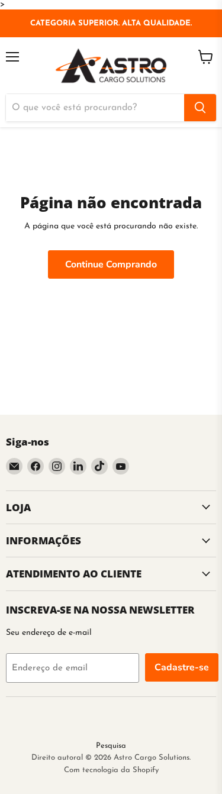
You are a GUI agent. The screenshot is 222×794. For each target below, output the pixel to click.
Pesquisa (111, 746)
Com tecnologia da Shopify (111, 770)
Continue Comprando (111, 264)
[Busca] (200, 107)
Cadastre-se (182, 667)
